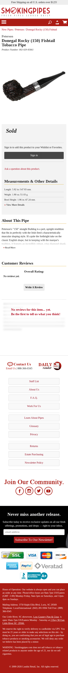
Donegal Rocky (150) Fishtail (41, 29)
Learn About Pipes (34, 417)
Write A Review (34, 287)
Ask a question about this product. (22, 168)
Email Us (11, 368)
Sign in (34, 155)
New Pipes (7, 29)
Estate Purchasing (34, 454)
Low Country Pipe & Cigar (46, 617)
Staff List (34, 381)
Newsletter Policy (34, 462)
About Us (34, 389)
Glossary (34, 426)
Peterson (19, 29)
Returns (34, 446)
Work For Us (34, 406)
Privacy (34, 434)
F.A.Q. (34, 397)
